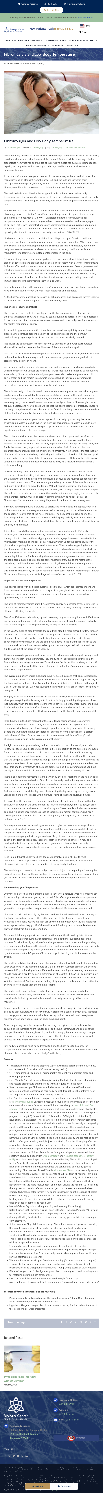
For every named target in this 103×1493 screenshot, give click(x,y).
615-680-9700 (66, 1413)
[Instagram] (22, 1456)
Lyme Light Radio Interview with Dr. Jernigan (21, 1359)
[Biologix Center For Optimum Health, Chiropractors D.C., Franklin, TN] (70, 1427)
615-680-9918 (66, 1404)
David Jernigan (13, 147)
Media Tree (44, 1490)
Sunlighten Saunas (23, 1101)
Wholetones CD (62, 1170)
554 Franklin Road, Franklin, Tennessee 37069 (24, 1436)
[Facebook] (5, 1456)
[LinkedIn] (26, 1456)
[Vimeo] (14, 1456)
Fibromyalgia (39, 147)
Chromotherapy (50, 1155)
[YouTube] (18, 1456)
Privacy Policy (53, 1490)
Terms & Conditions (63, 1490)
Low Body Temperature (75, 147)
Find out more (85, 17)
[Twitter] (9, 1456)
